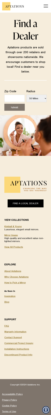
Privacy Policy (9, 399)
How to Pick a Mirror (15, 282)
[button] (46, 410)
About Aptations (12, 271)
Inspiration (10, 296)
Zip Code (10, 91)
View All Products (13, 246)
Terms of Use (9, 411)
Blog (6, 301)
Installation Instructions (16, 348)
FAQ (6, 325)
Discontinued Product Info (18, 354)
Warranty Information (15, 331)
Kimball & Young (13, 226)
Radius (30, 91)
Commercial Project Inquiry (18, 343)
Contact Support (13, 337)
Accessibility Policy (12, 394)
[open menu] (46, 6)
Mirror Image (11, 235)
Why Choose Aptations (16, 276)
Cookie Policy (9, 405)
